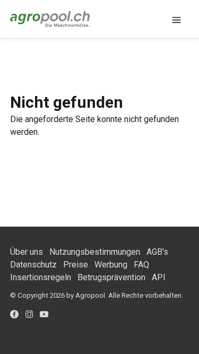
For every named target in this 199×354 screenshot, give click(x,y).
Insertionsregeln (40, 277)
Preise (75, 265)
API (159, 277)
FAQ (141, 265)
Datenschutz (33, 265)
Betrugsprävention (111, 277)
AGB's (157, 252)
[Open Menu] (176, 19)
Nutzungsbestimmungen (94, 252)
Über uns (26, 252)
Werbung (110, 265)
